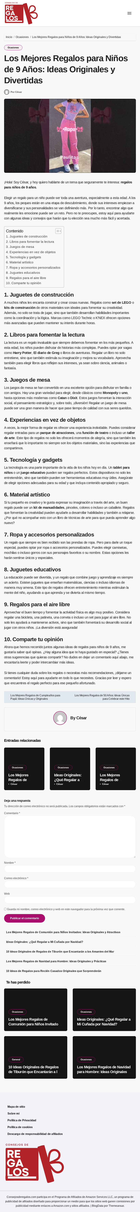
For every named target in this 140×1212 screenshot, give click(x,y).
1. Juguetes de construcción (26, 236)
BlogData (97, 1205)
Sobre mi (13, 1113)
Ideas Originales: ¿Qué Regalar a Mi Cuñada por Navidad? (44, 941)
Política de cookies (20, 1127)
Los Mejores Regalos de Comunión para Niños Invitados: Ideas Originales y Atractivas (63, 932)
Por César (16, 92)
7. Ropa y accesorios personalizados (33, 267)
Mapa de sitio (16, 1106)
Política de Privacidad (22, 1120)
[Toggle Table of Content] (56, 231)
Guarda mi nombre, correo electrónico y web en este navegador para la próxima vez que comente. (66, 909)
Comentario (12, 813)
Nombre (10, 862)
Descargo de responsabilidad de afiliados (35, 1133)
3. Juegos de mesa (20, 247)
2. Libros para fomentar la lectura (30, 241)
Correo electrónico (16, 878)
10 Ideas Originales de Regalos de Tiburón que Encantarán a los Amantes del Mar (60, 951)
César (81, 718)
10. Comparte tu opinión (23, 283)
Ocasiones (13, 47)
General (16, 1059)
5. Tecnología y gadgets (23, 257)
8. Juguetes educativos (23, 272)
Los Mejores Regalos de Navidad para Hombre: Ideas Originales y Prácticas (56, 961)
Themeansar (116, 1205)
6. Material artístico (19, 262)
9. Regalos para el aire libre (26, 278)
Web (7, 893)
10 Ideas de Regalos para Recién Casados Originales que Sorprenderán (53, 971)
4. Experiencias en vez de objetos (31, 252)
